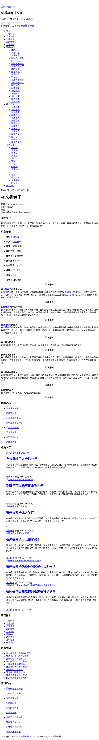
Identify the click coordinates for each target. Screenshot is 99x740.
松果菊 (14, 153)
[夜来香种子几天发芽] (16, 506)
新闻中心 (10, 47)
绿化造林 (15, 139)
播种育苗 (15, 96)
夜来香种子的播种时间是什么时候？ (31, 566)
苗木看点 (15, 129)
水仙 (13, 158)
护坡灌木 (10, 39)
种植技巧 (15, 93)
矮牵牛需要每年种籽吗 (16, 675)
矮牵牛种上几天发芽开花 (17, 656)
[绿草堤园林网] (8, 7)
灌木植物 (10, 42)
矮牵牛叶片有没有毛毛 (16, 667)
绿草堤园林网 (22, 736)
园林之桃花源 (17, 58)
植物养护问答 (17, 82)
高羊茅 (14, 156)
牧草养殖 (15, 177)
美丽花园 (15, 53)
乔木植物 (10, 44)
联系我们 (10, 185)
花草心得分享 (17, 66)
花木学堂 (15, 88)
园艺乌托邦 (16, 61)
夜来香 (16, 237)
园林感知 (15, 69)
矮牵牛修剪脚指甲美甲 (16, 659)
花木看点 (15, 118)
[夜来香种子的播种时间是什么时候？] (23, 560)
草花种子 (10, 36)
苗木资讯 (10, 104)
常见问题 (15, 77)
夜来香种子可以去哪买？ (23, 539)
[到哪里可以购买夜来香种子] (19, 479)
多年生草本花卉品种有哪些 (18, 653)
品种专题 (10, 145)
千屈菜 (14, 150)
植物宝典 (15, 110)
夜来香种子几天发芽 (20, 512)
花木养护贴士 (17, 80)
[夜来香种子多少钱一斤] (17, 453)
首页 (8, 31)
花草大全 (15, 112)
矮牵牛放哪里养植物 (15, 672)
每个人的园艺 (17, 63)
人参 (13, 164)
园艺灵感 (15, 72)
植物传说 (15, 115)
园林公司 (15, 137)
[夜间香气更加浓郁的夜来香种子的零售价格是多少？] (31, 585)
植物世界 (15, 120)
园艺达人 (15, 85)
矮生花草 (15, 180)
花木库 (14, 126)
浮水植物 (15, 169)
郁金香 (14, 166)
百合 (13, 172)
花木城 (14, 123)
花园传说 (15, 55)
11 (13, 26)
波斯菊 (24, 26)
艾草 (13, 161)
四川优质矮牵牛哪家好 (16, 678)
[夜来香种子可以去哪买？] (18, 533)
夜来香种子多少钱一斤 (21, 459)
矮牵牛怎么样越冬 (14, 669)
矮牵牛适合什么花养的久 (17, 661)
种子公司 (15, 74)
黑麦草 (17, 26)
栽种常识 (15, 99)
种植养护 (15, 101)
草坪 (13, 175)
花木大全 (15, 134)
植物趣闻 (15, 91)
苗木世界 (15, 131)
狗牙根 (31, 26)
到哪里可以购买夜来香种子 (24, 485)
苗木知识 (15, 107)
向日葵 (14, 183)
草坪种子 (10, 34)
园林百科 (15, 50)
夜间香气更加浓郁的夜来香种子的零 (31, 591)
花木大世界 (16, 142)
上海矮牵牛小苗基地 (15, 664)
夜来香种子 (6, 289)
